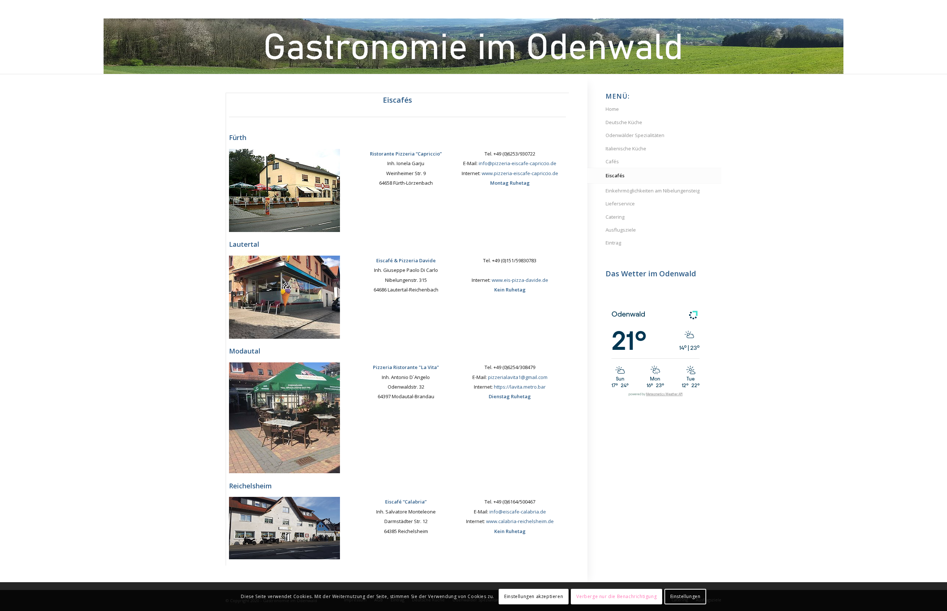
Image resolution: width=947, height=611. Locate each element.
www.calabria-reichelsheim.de (520, 521)
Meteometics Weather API (664, 394)
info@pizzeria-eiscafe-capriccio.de (517, 163)
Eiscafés (615, 175)
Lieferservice (620, 203)
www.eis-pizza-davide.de (520, 280)
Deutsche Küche (624, 122)
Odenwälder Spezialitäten (635, 135)
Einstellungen (685, 596)
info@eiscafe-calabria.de (517, 511)
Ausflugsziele (621, 229)
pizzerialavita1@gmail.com (517, 377)
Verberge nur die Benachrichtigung (616, 596)
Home (612, 109)
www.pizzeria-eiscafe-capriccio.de (520, 173)
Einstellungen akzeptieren (533, 596)
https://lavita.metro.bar (520, 386)
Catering (615, 217)
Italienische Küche (626, 148)
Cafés (612, 161)
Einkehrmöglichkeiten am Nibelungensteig (653, 190)
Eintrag (613, 242)
